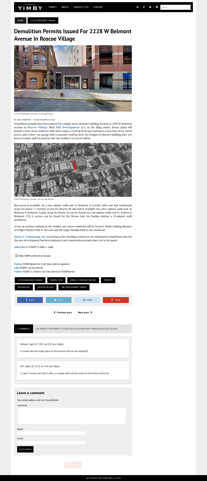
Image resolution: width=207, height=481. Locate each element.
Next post (83, 312)
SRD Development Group (74, 287)
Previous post (64, 312)
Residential (24, 287)
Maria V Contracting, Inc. (30, 236)
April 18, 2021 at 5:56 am (39, 366)
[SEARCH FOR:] (175, 6)
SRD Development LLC (71, 127)
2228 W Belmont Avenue (30, 280)
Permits (108, 280)
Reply (60, 344)
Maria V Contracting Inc (83, 280)
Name (20, 429)
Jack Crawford (24, 120)
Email (20, 438)
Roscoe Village (37, 127)
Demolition (56, 280)
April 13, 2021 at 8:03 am (43, 344)
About (65, 6)
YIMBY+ (52, 6)
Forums (98, 6)
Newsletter (81, 6)
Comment (22, 405)
